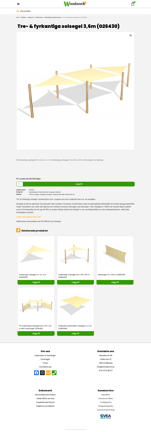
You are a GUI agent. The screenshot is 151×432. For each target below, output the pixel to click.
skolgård (43, 194)
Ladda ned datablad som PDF (28, 217)
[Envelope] (48, 372)
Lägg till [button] (36, 282)
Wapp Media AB (81, 429)
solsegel (49, 194)
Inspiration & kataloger (45, 355)
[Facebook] (36, 372)
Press (45, 363)
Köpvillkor (105, 394)
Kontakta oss (45, 366)
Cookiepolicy (106, 402)
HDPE (31, 194)
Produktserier (39, 17)
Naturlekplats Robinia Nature (52, 17)
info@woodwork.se (105, 366)
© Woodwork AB (70, 429)
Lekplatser (30, 17)
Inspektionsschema (45, 402)
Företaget (45, 359)
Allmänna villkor (105, 398)
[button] (18, 4)
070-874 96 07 (106, 370)
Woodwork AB (69, 194)
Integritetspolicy (105, 406)
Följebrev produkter (45, 406)
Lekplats (36, 194)
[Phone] (54, 372)
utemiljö (61, 194)
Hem (17, 17)
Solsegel (52, 192)
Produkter (23, 17)
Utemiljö (58, 192)
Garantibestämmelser (45, 394)
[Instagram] (42, 372)
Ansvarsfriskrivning (105, 409)
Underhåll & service (45, 398)
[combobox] (75, 11)
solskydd (55, 194)
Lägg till (79, 184)
